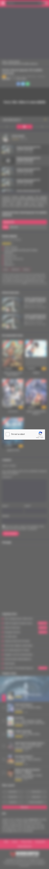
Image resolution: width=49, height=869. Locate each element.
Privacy (37, 437)
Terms (41, 437)
